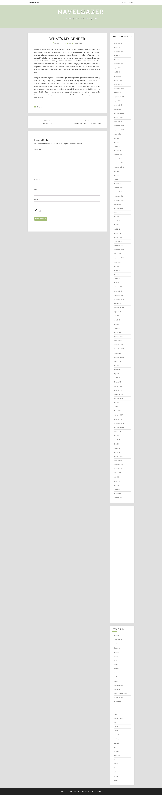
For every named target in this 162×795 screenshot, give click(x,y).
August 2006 (117, 431)
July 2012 (117, 171)
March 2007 (117, 411)
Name (37, 180)
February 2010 (118, 287)
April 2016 (117, 72)
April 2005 (117, 489)
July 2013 (117, 138)
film (115, 673)
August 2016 (117, 68)
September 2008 (119, 357)
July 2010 (117, 266)
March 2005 (117, 493)
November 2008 (119, 349)
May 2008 (116, 374)
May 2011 (116, 225)
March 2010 (117, 283)
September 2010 (119, 258)
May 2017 (116, 59)
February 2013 (118, 155)
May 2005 (116, 485)
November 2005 (119, 469)
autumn (116, 635)
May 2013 (116, 142)
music (115, 714)
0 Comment (78, 43)
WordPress (85, 791)
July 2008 (117, 365)
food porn (117, 677)
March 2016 (117, 76)
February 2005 (118, 498)
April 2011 (117, 229)
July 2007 (117, 403)
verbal (131, 2)
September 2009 (119, 307)
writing (116, 780)
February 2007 (118, 415)
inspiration (117, 702)
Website (37, 199)
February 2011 (118, 237)
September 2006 (119, 427)
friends (116, 681)
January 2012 (118, 192)
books (116, 644)
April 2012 (117, 179)
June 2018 (117, 47)
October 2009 (118, 303)
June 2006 (117, 440)
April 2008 (117, 378)
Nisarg (99, 791)
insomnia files (118, 697)
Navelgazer (34, 2)
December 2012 (118, 163)
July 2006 (117, 436)
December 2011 (118, 196)
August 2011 (117, 212)
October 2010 (118, 254)
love (115, 710)
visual (124, 2)
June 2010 (117, 270)
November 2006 (119, 423)
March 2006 (117, 452)
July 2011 (117, 216)
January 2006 (118, 460)
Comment (38, 149)
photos (116, 726)
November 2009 (119, 299)
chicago (116, 652)
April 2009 (117, 328)
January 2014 (118, 121)
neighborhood (118, 718)
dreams (39, 107)
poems (116, 730)
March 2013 (117, 150)
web (115, 772)
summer (116, 751)
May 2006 (116, 444)
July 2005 (117, 477)
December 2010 (118, 245)
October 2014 (118, 109)
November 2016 (119, 64)
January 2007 (118, 419)
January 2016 (118, 84)
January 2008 (118, 390)
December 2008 (118, 345)
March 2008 (117, 382)
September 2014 (119, 113)
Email (36, 189)
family (116, 664)
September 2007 (119, 398)
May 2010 (116, 274)
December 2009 (118, 295)
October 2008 (118, 353)
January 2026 (118, 43)
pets (115, 722)
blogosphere (118, 640)
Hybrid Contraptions (120, 693)
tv (114, 759)
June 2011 (117, 221)
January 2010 (118, 291)
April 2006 (117, 448)
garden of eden (118, 685)
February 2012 (118, 188)
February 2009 (118, 336)
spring (116, 747)
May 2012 (116, 175)
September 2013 (119, 130)
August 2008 (117, 361)
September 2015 (119, 97)
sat (70, 43)
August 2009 (117, 312)
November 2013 (119, 126)
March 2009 (117, 332)
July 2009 (117, 316)
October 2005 (118, 473)
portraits (117, 735)
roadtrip (116, 739)
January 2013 (118, 159)
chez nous (117, 648)
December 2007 (118, 394)
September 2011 (119, 208)
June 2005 (117, 481)
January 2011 (118, 241)
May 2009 (116, 324)
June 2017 (117, 55)
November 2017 (119, 51)
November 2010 (119, 250)
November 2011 (119, 200)
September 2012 (119, 167)
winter (116, 776)
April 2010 (117, 278)
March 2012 (117, 183)
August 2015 (117, 101)
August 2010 (117, 262)
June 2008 (117, 369)
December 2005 (118, 465)
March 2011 (117, 233)
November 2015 (119, 88)
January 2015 (118, 105)
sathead (116, 743)
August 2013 (117, 134)
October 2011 (118, 204)
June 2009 (117, 320)
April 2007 (117, 407)
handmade (117, 689)
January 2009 (118, 341)
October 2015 (118, 93)
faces (115, 660)
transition (117, 755)
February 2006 (118, 456)
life (115, 706)
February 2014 (118, 117)
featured (116, 669)
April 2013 (117, 146)
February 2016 (118, 80)
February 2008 (118, 386)
